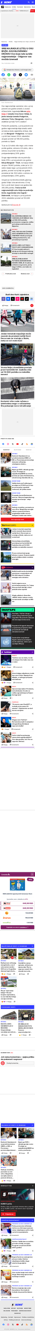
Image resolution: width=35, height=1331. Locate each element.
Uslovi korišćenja (26, 1320)
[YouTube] (22, 299)
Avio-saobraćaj (8, 288)
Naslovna (4, 41)
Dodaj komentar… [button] (13, 1063)
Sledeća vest (25, 274)
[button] (31, 63)
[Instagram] (17, 299)
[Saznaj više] (32, 1185)
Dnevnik (15, 205)
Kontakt (10, 1317)
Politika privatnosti (14, 1320)
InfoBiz (11, 41)
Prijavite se (9, 1214)
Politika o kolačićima (28, 1317)
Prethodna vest (10, 274)
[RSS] (27, 444)
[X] (13, 299)
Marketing (4, 1317)
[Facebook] (8, 299)
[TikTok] (27, 299)
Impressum (17, 1317)
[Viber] (3, 299)
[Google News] (31, 299)
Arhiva (6, 1320)
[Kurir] (6, 2)
